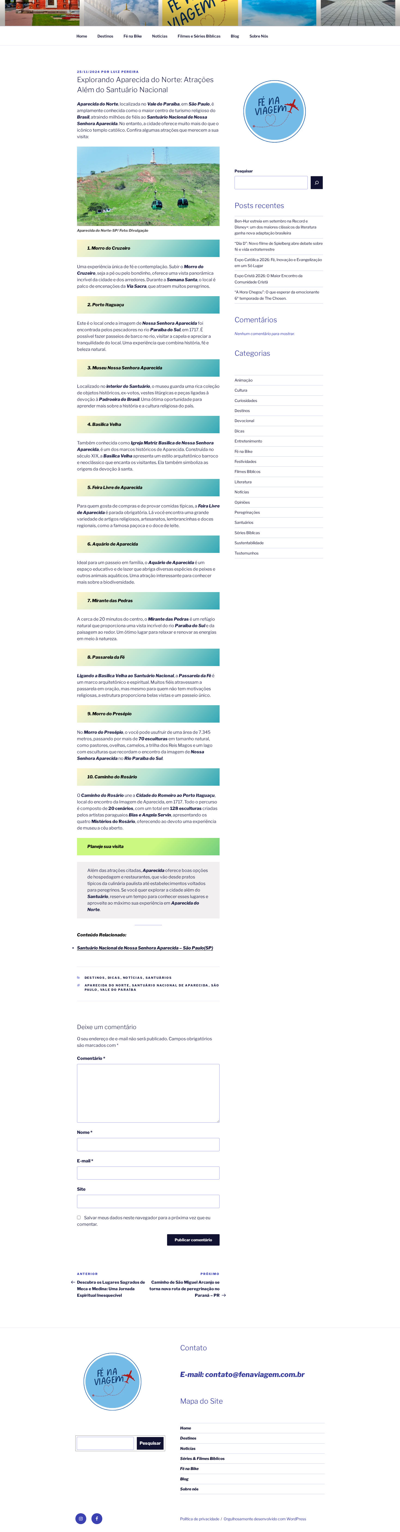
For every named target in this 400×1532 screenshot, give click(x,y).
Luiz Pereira (125, 72)
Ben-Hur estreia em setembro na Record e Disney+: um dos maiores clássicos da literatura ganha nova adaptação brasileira (275, 227)
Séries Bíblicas (247, 532)
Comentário (91, 1058)
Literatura (243, 481)
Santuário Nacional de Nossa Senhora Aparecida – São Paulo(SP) (145, 948)
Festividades (245, 461)
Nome (85, 1132)
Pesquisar (244, 171)
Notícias (159, 36)
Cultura (241, 390)
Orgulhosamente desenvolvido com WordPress (265, 1518)
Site (81, 1189)
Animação (244, 380)
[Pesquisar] (316, 182)
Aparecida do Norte (107, 985)
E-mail (85, 1160)
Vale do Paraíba (118, 990)
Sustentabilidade (249, 542)
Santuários (159, 978)
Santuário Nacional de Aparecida (170, 985)
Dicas (114, 978)
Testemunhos (247, 553)
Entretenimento (248, 441)
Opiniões (242, 502)
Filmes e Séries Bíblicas (199, 36)
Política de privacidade (199, 1518)
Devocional (244, 420)
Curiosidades (246, 400)
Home (81, 36)
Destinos (105, 36)
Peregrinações (247, 512)
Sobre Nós (259, 36)
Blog (235, 36)
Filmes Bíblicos (247, 471)
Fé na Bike (133, 36)
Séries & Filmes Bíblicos (202, 1458)
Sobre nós (189, 1489)
